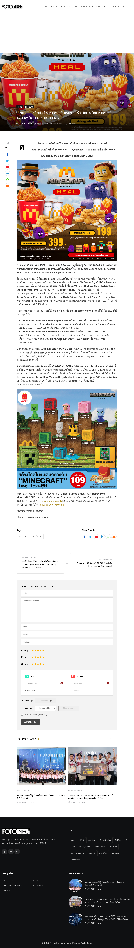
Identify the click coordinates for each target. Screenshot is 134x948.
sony (72, 847)
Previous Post (32, 557)
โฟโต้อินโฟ (75, 860)
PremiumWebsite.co (82, 943)
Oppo (128, 840)
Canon (73, 840)
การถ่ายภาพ (100, 847)
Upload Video (26, 708)
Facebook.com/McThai (51, 504)
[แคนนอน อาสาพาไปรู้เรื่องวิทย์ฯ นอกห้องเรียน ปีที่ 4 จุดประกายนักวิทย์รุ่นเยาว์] (75, 885)
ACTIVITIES (113, 6)
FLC (82, 840)
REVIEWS (64, 6)
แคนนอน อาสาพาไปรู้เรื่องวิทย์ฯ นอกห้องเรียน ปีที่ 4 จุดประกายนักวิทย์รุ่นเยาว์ (41, 797)
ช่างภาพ (113, 847)
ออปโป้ (92, 853)
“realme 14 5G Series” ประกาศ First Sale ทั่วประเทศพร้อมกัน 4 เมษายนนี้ (94, 564)
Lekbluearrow (25, 124)
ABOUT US (127, 6)
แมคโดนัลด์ (36, 536)
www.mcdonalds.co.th (50, 501)
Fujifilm (118, 840)
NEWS (53, 6)
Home (45, 6)
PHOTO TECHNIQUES (82, 6)
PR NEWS (26, 790)
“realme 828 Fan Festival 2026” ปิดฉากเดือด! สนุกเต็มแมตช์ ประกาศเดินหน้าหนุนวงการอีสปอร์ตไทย (91, 797)
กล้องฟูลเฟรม (85, 847)
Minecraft (23, 536)
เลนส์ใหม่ (103, 853)
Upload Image (27, 701)
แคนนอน (115, 853)
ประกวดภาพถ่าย (77, 853)
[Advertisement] (67, 33)
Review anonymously (35, 714)
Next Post (104, 559)
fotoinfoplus (105, 840)
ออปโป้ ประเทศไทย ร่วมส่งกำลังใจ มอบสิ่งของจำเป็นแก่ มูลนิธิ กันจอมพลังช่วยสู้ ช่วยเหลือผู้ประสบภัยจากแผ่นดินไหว (40, 564)
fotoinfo (92, 840)
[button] (110, 739)
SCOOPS (100, 6)
